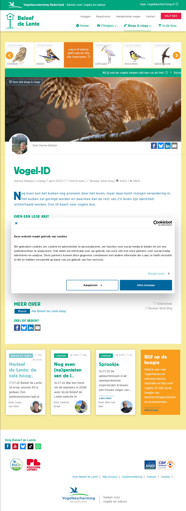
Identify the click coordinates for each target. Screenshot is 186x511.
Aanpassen (90, 284)
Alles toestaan (146, 284)
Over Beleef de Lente (85, 476)
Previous (9, 55)
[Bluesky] (23, 446)
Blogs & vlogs (137, 26)
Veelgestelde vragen (128, 16)
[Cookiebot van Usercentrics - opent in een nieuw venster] (156, 223)
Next (176, 55)
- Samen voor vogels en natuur (64, 5)
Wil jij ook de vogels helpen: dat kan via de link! (124, 72)
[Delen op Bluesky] (161, 146)
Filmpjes (107, 26)
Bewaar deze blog (101, 181)
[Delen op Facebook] (154, 146)
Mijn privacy (110, 476)
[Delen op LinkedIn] (168, 146)
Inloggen (85, 16)
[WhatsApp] (38, 446)
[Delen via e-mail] (174, 146)
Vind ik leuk (76, 181)
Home (84, 26)
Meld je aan (151, 410)
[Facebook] (8, 446)
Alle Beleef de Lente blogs (48, 311)
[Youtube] (15, 446)
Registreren (103, 16)
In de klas (169, 26)
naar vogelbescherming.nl (157, 4)
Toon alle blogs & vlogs (26, 82)
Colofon (165, 476)
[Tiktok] (30, 446)
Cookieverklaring (132, 476)
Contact (150, 16)
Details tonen (156, 273)
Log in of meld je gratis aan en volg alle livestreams (78, 53)
